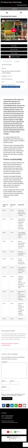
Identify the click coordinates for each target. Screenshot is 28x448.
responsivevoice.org (13, 422)
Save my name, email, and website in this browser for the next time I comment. (13, 395)
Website (3, 386)
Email (12, 380)
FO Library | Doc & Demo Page (11, 2)
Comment (4, 361)
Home (11, 5)
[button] (7, 12)
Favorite (17, 61)
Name (3, 380)
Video (15, 5)
